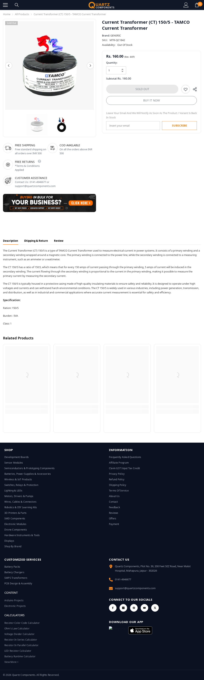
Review (58, 241)
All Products (22, 14)
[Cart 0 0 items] (197, 5)
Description (10, 241)
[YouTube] (144, 608)
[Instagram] (123, 608)
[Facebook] (113, 608)
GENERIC (115, 35)
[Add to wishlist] (185, 89)
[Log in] (186, 5)
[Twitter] (155, 608)
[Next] (90, 65)
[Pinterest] (134, 608)
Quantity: (111, 62)
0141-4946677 (123, 579)
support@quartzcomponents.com (135, 588)
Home (6, 14)
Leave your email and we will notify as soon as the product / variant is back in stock (151, 115)
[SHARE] (193, 90)
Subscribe (179, 125)
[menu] (5, 5)
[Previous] (8, 65)
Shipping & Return (36, 241)
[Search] (16, 5)
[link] (26, 407)
